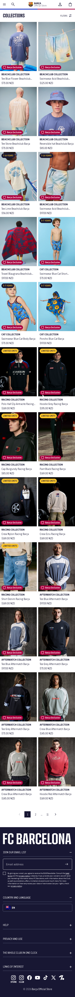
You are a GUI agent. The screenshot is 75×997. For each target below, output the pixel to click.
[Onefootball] (61, 978)
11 (47, 814)
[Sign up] (66, 864)
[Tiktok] (45, 978)
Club (21, 982)
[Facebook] (29, 978)
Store (14, 982)
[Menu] (4, 4)
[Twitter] (53, 978)
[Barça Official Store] (37, 4)
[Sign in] (60, 4)
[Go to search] (13, 4)
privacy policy (24, 876)
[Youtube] (37, 978)
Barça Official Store (42, 989)
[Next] (56, 814)
